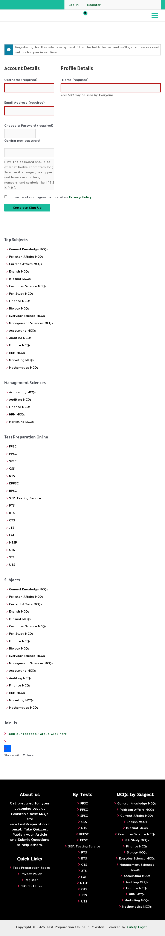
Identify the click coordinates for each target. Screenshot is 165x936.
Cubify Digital (137, 926)
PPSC (13, 453)
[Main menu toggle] (155, 15)
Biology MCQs (19, 308)
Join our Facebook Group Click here (38, 733)
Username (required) (20, 79)
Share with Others (19, 755)
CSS (12, 468)
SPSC (13, 461)
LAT (12, 535)
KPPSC (14, 483)
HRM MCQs (17, 352)
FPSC (13, 446)
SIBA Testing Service (25, 498)
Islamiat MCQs (20, 278)
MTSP (13, 542)
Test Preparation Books (31, 867)
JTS (11, 527)
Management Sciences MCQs (31, 323)
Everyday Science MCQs (27, 315)
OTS (12, 549)
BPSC (13, 490)
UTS (12, 564)
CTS (12, 520)
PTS (12, 505)
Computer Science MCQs (27, 286)
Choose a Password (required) (28, 125)
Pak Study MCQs (21, 293)
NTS (12, 476)
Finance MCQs (20, 301)
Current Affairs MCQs (25, 264)
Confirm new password (22, 140)
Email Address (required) (24, 102)
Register (94, 4)
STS (11, 557)
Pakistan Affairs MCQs (26, 256)
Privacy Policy (80, 197)
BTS (12, 512)
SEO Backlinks (31, 886)
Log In (74, 4)
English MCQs (19, 271)
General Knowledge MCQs (28, 249)
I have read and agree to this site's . (50, 197)
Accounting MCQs (22, 330)
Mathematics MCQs (23, 367)
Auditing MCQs (20, 337)
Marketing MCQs (21, 360)
